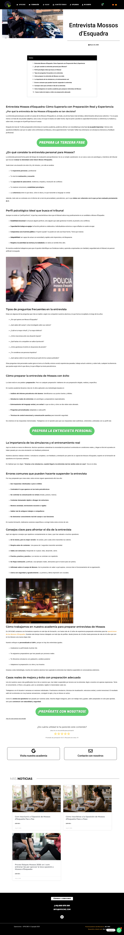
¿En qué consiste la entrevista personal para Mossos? (50, 66)
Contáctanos (61, 5)
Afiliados (75, 5)
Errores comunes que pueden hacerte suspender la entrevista (53, 82)
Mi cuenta (87, 5)
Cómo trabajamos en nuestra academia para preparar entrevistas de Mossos (57, 89)
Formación (35, 5)
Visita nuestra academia (33, 755)
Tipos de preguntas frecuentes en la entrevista (48, 73)
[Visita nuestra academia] (33, 751)
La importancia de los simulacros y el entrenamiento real (51, 79)
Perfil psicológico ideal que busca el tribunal (47, 70)
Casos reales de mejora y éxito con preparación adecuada (52, 92)
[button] (94, 58)
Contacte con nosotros (90, 755)
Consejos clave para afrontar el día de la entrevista (49, 85)
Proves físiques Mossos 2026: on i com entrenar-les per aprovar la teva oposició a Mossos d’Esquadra (34, 867)
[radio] (55, 734)
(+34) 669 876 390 (62, 905)
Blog (47, 5)
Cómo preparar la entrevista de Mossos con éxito (49, 76)
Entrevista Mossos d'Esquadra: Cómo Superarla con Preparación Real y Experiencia (59, 63)
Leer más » (17, 823)
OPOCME (22, 5)
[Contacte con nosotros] (90, 751)
